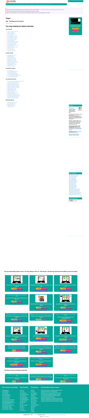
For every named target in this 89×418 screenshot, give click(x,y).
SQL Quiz (32, 409)
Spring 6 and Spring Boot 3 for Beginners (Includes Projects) (51, 390)
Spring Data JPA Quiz (34, 398)
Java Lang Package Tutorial (13, 73)
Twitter (77, 134)
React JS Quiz (33, 406)
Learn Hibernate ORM (23, 405)
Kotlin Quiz (33, 407)
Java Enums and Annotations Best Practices (16, 81)
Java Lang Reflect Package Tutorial (14, 75)
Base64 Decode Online (73, 182)
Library (17, 4)
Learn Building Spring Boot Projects (8, 402)
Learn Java (22, 390)
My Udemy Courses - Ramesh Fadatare (32, 9)
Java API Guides (11, 70)
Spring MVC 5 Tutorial (12, 60)
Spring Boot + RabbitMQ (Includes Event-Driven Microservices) (52, 399)
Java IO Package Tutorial (12, 76)
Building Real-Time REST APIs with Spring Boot (49, 391)
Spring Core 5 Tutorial (12, 59)
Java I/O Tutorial (11, 46)
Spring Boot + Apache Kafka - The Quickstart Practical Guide (51, 398)
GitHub (77, 135)
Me (51, 4)
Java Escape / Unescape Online (74, 193)
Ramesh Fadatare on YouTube (44, 12)
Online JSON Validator (73, 179)
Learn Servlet (22, 407)
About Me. (75, 124)
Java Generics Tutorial (12, 37)
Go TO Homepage (9, 23)
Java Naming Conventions (13, 83)
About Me (57, 414)
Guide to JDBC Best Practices (13, 92)
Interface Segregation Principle (13, 86)
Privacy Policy (47, 414)
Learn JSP (21, 406)
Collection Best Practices (12, 93)
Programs (7, 4)
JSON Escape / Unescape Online (74, 191)
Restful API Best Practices (12, 90)
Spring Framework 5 (11, 63)
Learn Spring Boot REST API (7, 403)
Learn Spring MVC (23, 395)
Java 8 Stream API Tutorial (13, 38)
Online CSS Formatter (72, 187)
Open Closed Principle (12, 88)
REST (20, 4)
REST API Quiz (33, 402)
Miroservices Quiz (34, 401)
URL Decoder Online (72, 184)
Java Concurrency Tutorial (13, 42)
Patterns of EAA (11, 104)
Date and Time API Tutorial (13, 47)
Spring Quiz (33, 395)
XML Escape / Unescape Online (74, 189)
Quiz (42, 4)
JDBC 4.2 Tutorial (11, 33)
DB (49, 4)
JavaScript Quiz (33, 403)
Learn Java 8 (22, 391)
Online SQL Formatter (72, 185)
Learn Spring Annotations (24, 399)
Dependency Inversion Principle (13, 87)
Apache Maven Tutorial (12, 64)
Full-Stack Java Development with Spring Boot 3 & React (51, 394)
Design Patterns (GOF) (12, 103)
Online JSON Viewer (72, 178)
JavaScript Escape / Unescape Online (75, 192)
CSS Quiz (32, 410)
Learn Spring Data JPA (6, 394)
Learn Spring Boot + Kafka (6, 406)
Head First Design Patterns (13, 102)
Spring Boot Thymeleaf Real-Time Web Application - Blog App (52, 401)
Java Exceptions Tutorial (12, 36)
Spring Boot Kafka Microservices (7, 401)
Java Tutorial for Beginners (13, 31)
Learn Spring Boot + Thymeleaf (7, 409)
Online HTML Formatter (73, 180)
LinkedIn (74, 135)
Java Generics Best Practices (13, 82)
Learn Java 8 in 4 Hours (6, 398)
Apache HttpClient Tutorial (13, 62)
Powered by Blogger (45, 416)
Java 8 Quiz (33, 391)
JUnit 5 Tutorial (11, 48)
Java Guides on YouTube (34, 11)
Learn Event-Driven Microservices (8, 405)
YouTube (37, 4)
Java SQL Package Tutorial (13, 71)
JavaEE (14, 4)
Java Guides (35, 414)
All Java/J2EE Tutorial (12, 34)
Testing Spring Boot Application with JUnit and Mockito (50, 395)
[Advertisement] (36, 115)
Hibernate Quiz (33, 399)
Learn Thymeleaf (23, 410)
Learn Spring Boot (5, 390)
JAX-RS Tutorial (11, 65)
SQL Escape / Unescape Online (74, 190)
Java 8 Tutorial (10, 35)
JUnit (23, 4)
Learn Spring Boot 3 (5, 391)
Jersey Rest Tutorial (11, 66)
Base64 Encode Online (73, 181)
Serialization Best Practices (13, 97)
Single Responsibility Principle (13, 84)
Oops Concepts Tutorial (12, 43)
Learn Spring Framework (24, 394)
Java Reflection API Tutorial (13, 45)
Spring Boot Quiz (34, 394)
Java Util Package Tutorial (13, 74)
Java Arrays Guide (11, 40)
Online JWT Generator (73, 176)
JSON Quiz (33, 411)
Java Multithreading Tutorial (13, 41)
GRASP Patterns (11, 106)
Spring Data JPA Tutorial (12, 61)
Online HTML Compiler (73, 186)
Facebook (70, 135)
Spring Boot (27, 4)
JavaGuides (76, 115)
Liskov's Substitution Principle (13, 85)
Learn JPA (21, 403)
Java (10, 4)
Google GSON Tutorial (12, 50)
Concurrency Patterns (12, 105)
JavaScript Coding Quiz (35, 405)
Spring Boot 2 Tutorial (12, 58)
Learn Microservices (23, 401)
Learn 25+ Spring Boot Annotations (8, 399)
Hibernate (45, 4)
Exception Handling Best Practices (14, 95)
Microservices (32, 4)
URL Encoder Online (72, 183)
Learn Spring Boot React (6, 395)
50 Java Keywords (11, 32)
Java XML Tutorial (11, 49)
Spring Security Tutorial (12, 55)
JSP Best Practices (11, 91)
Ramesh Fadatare (72, 108)
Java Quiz (32, 390)
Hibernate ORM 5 (11, 56)
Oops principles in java (12, 89)
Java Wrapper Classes (12, 39)
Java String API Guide (12, 44)
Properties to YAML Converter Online (75, 194)
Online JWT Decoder (72, 177)
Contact (52, 414)
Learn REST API (22, 402)
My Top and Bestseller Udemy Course (75, 132)
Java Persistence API (11, 57)
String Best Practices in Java (13, 94)
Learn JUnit (22, 409)
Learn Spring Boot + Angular (7, 407)
